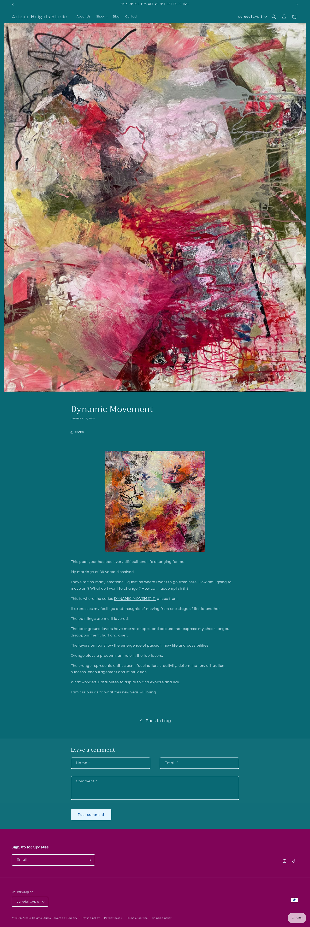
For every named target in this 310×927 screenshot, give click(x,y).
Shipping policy (162, 918)
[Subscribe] (90, 860)
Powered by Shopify (64, 918)
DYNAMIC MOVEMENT (135, 599)
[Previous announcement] (13, 4)
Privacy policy (113, 918)
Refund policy (91, 918)
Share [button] (79, 432)
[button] (101, 17)
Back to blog (158, 721)
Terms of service (137, 918)
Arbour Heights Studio (37, 918)
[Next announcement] (297, 4)
